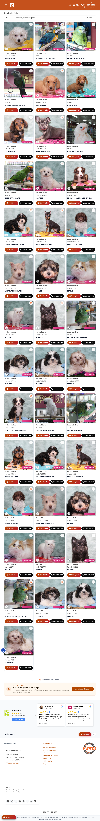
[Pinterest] (23, 801)
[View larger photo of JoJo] (31, 442)
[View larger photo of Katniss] (31, 256)
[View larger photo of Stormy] (62, 303)
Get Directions (13, 763)
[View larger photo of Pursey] (62, 24)
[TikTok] (15, 801)
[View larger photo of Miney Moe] (62, 349)
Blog (44, 764)
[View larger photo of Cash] (31, 210)
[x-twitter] (27, 801)
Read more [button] (43, 723)
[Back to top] (94, 734)
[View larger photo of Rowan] (93, 256)
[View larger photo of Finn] (31, 24)
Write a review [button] (18, 720)
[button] (36, 716)
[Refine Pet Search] (6, 18)
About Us (46, 753)
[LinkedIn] (35, 801)
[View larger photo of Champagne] (93, 210)
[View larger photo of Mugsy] (93, 71)
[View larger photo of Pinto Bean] (62, 71)
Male (10, 56)
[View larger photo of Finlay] (31, 303)
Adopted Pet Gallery (50, 756)
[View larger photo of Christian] (31, 117)
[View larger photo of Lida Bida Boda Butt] (93, 349)
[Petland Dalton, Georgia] (12, 5)
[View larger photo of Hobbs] (62, 117)
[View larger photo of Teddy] (31, 71)
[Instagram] (11, 801)
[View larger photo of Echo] (93, 396)
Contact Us (47, 758)
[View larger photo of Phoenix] (93, 117)
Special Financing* (49, 750)
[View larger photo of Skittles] (62, 396)
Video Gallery (48, 761)
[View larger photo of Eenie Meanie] (31, 349)
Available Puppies (49, 747)
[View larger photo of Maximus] (62, 210)
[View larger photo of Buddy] (93, 303)
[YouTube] (19, 801)
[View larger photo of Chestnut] (31, 396)
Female (41, 195)
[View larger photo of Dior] (62, 163)
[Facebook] (7, 801)
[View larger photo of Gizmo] (93, 24)
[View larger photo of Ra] (31, 163)
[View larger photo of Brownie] (93, 163)
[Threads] (31, 801)
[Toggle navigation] (6, 5)
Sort (90, 18)
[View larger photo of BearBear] (62, 256)
